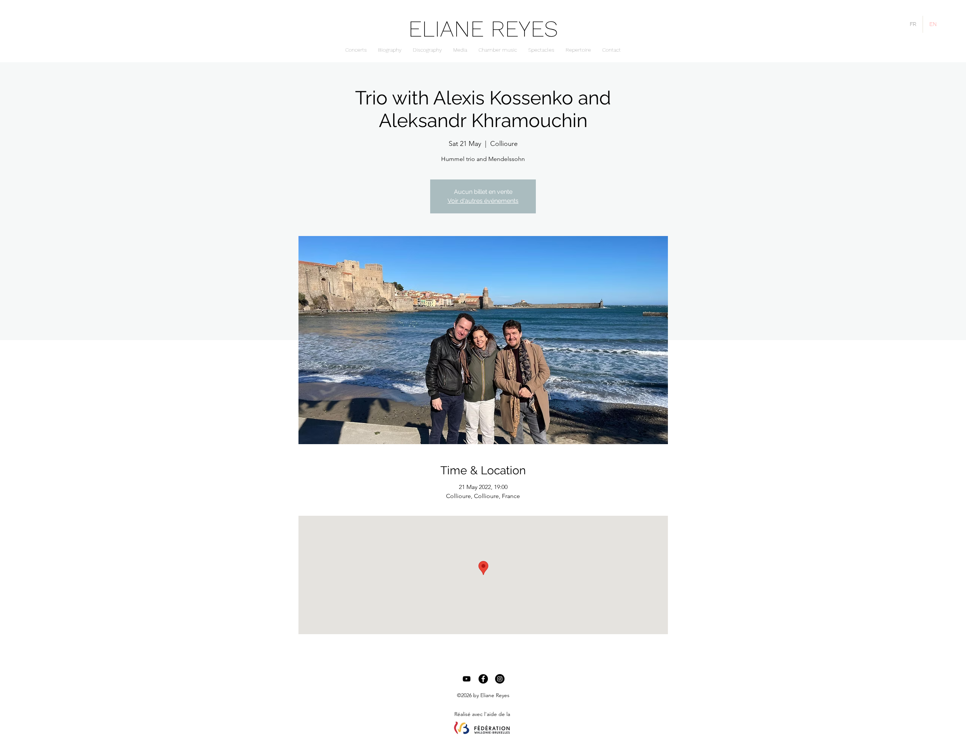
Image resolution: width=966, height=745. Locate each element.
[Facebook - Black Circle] (483, 679)
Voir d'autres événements (483, 200)
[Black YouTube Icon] (466, 679)
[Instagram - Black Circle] (500, 679)
